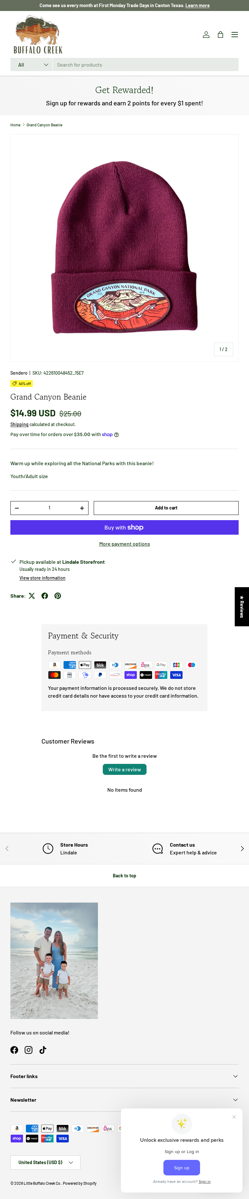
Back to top (124, 875)
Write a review (124, 769)
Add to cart (166, 507)
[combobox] (124, 64)
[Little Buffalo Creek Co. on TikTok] (43, 1050)
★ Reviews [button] (242, 606)
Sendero (19, 373)
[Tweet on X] (31, 595)
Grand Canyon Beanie (44, 125)
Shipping (19, 424)
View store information (42, 578)
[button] (220, 34)
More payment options (124, 544)
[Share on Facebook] (44, 595)
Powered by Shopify (80, 1183)
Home (15, 125)
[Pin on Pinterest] (57, 595)
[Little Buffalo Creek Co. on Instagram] (28, 1050)
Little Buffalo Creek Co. (42, 1183)
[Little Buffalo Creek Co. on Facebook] (14, 1050)
